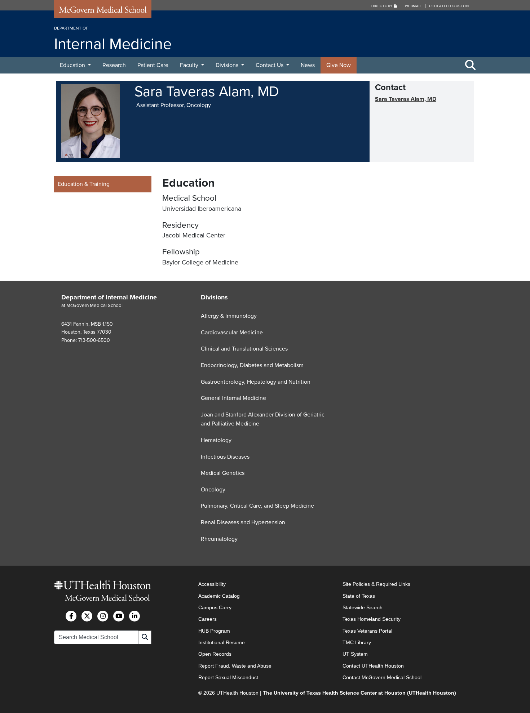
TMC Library (357, 642)
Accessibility (212, 584)
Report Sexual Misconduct (228, 677)
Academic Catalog (219, 596)
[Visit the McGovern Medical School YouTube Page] (118, 616)
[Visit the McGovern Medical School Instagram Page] (102, 616)
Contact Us (270, 65)
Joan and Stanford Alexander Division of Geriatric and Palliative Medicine (262, 419)
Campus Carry (214, 607)
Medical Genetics (222, 473)
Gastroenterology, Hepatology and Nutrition (255, 382)
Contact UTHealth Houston (373, 666)
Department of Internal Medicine (109, 297)
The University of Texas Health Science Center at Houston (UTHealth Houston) (359, 693)
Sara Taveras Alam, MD (405, 99)
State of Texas (359, 596)
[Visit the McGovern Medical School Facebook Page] (71, 616)
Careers (207, 619)
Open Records (214, 654)
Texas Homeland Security (372, 619)
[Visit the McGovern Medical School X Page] (86, 616)
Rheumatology (219, 539)
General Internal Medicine (233, 398)
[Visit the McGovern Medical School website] (103, 11)
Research (114, 65)
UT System (355, 654)
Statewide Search (363, 607)
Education (73, 65)
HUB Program (214, 631)
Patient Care (152, 65)
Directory (382, 6)
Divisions (228, 65)
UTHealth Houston (449, 6)
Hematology (216, 440)
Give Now (338, 65)
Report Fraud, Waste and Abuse (234, 666)
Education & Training (84, 184)
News (308, 65)
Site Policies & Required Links (376, 584)
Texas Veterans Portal (367, 631)
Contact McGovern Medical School (382, 677)
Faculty (190, 65)
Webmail (413, 6)
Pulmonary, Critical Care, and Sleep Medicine (257, 505)
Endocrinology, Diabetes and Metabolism (252, 365)
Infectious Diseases (225, 456)
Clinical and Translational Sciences (244, 348)
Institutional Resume (221, 642)
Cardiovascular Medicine (232, 332)
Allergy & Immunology (229, 316)
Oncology (213, 489)
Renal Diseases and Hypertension (243, 522)
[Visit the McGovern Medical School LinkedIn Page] (134, 616)
